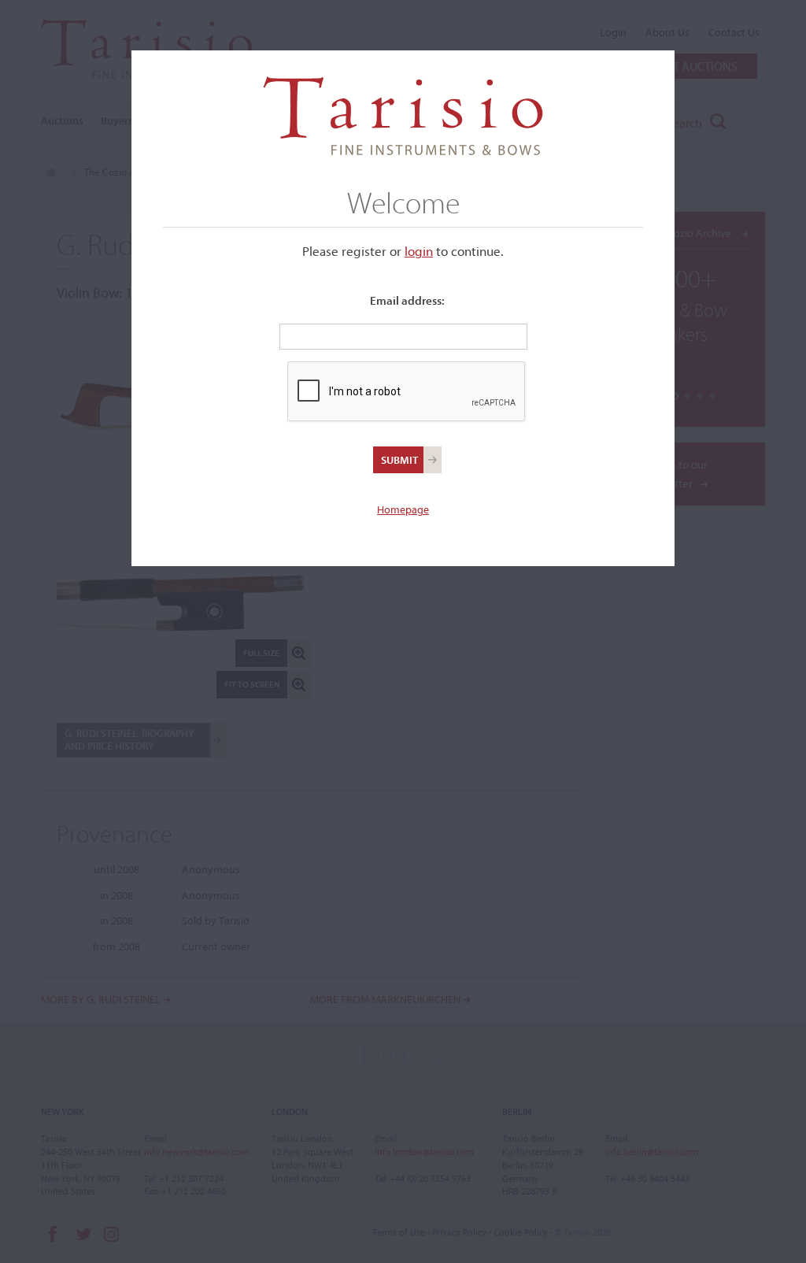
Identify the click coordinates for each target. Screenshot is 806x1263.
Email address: (407, 300)
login (419, 251)
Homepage (403, 509)
